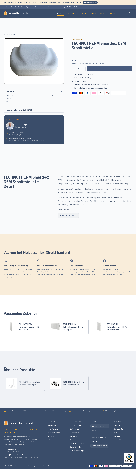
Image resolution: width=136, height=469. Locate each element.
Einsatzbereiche (72, 13)
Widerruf (117, 436)
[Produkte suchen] (124, 13)
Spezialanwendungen (77, 450)
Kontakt (113, 13)
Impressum (118, 425)
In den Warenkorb (109, 69)
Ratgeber (103, 13)
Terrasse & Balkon (76, 425)
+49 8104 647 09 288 (16, 133)
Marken (84, 13)
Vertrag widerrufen (98, 445)
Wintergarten (74, 432)
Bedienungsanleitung (69, 215)
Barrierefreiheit (119, 440)
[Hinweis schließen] (133, 2)
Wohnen (72, 440)
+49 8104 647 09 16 (72, 7)
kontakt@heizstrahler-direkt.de (20, 138)
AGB (115, 432)
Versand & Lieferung (99, 437)
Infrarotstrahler (53, 429)
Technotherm (77, 39)
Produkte (60, 13)
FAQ (93, 434)
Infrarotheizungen (54, 432)
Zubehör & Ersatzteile (55, 440)
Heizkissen (51, 436)
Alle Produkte (10, 34)
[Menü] (132, 454)
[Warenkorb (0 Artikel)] (129, 13)
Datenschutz (118, 429)
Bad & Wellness (75, 436)
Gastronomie (74, 429)
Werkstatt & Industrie (77, 443)
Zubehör (93, 13)
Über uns (95, 441)
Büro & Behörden (75, 447)
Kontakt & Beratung (99, 426)
